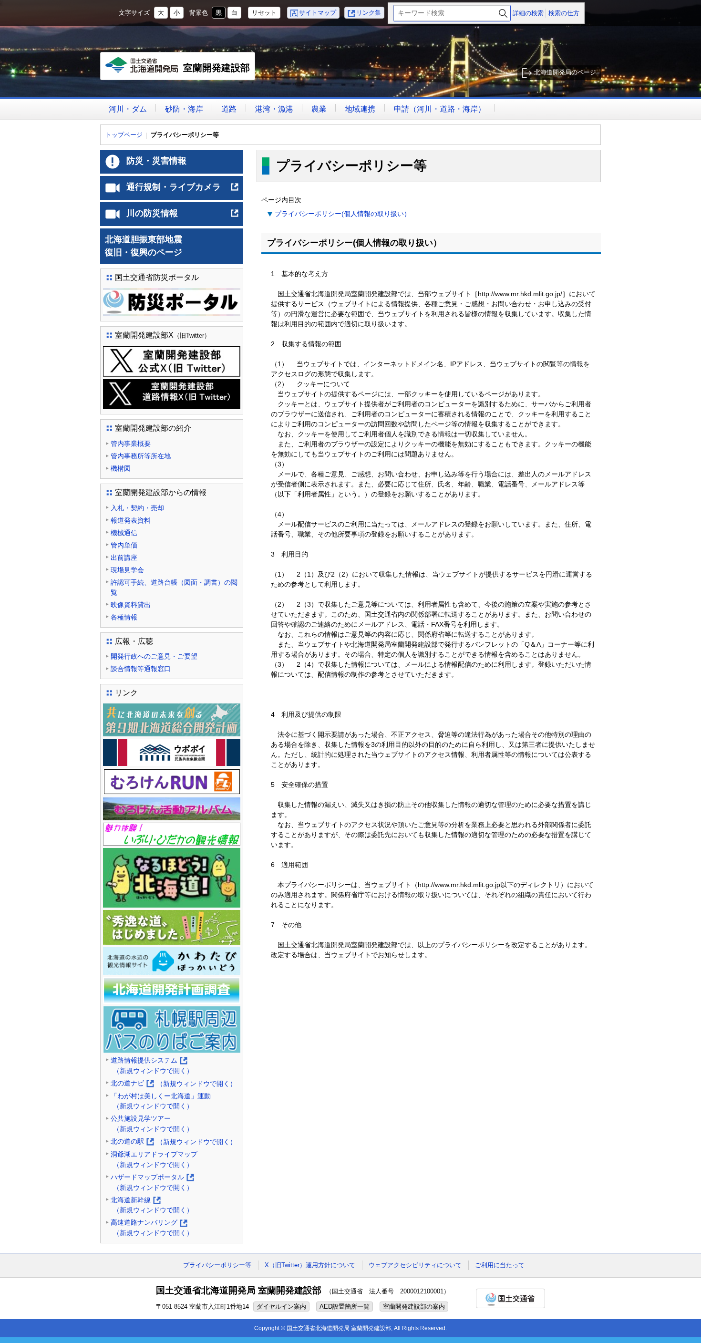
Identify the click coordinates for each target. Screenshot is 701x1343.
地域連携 (360, 109)
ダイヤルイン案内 (281, 1306)
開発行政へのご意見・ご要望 (154, 656)
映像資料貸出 (131, 605)
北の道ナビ (174, 1084)
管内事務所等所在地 (141, 456)
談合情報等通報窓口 (141, 668)
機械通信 (124, 533)
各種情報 (124, 617)
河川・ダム (128, 109)
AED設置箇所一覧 (345, 1306)
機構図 (121, 468)
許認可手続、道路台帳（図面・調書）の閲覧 (174, 587)
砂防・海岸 (184, 109)
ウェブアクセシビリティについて (415, 1265)
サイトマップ (317, 12)
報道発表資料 (131, 520)
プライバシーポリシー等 (217, 1265)
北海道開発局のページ (565, 72)
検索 (503, 13)
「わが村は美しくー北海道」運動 (161, 1101)
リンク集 (368, 12)
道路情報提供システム (152, 1066)
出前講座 (124, 557)
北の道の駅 (174, 1142)
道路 (229, 109)
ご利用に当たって (500, 1265)
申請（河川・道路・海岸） (439, 109)
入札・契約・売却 (137, 508)
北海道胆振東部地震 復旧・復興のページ (169, 246)
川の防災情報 (182, 217)
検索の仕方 (563, 13)
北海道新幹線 (152, 1206)
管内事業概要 (131, 443)
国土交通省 (510, 1298)
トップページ (124, 134)
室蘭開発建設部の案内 (414, 1306)
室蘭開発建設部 (180, 71)
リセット (264, 12)
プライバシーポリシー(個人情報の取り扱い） (343, 213)
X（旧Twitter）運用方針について (310, 1265)
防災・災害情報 (156, 160)
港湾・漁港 (274, 109)
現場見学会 (127, 570)
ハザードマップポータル (152, 1183)
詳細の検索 (528, 13)
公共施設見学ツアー (152, 1124)
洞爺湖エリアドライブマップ (154, 1159)
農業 (319, 109)
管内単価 (124, 545)
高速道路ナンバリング (152, 1228)
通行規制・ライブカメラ (182, 191)
